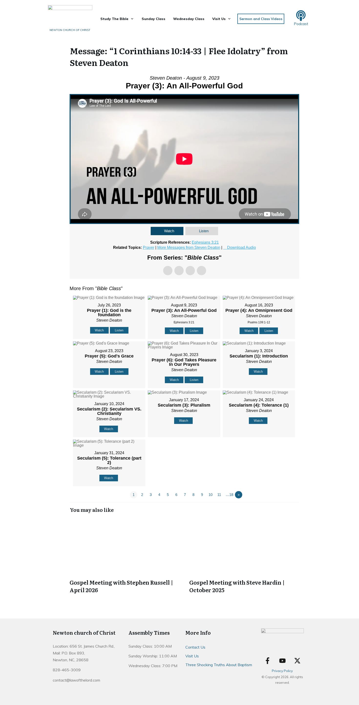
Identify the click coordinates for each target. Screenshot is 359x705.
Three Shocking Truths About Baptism (218, 664)
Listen (204, 231)
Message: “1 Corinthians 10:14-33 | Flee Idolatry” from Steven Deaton (179, 56)
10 (210, 495)
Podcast (301, 23)
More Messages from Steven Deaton (188, 247)
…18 (229, 495)
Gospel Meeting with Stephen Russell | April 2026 (125, 556)
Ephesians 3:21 (205, 242)
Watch (169, 231)
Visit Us (192, 655)
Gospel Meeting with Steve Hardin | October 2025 (244, 556)
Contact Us (195, 647)
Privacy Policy (282, 671)
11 (219, 495)
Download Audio (241, 247)
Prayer (148, 247)
